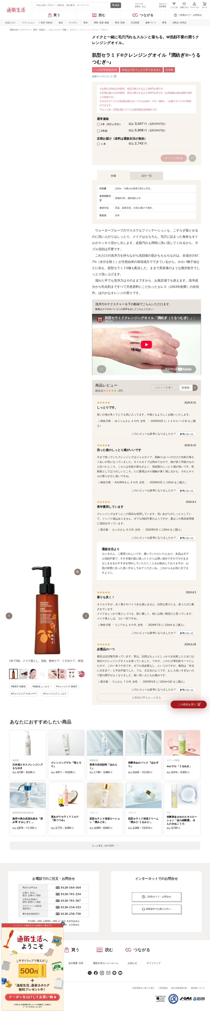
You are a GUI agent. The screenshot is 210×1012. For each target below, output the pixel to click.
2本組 (104, 130)
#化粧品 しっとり (41, 686)
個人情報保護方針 (179, 988)
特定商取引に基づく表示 (143, 988)
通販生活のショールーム (105, 963)
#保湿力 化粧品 (18, 686)
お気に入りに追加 (193, 158)
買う (57, 15)
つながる (147, 15)
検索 (116, 5)
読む (102, 15)
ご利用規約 (163, 988)
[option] (47, 616)
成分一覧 (146, 175)
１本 (103, 143)
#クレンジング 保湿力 (66, 686)
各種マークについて (102, 76)
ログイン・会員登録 (163, 5)
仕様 (113, 175)
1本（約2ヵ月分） (111, 124)
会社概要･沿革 (75, 963)
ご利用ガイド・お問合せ (190, 15)
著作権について (198, 988)
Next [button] (86, 615)
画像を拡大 (77, 572)
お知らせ (132, 963)
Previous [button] (9, 615)
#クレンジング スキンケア (23, 693)
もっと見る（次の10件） (104, 845)
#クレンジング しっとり (54, 693)
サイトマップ (153, 963)
